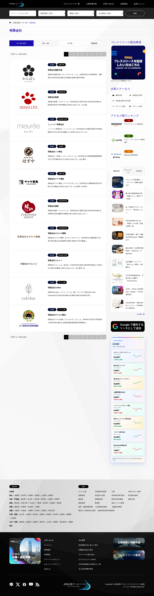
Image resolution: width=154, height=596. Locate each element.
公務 (113, 491)
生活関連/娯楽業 (101, 507)
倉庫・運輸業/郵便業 (85, 507)
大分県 (48, 522)
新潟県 (23, 499)
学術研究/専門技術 (118, 495)
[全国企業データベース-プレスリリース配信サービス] (16, 4)
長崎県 (35, 522)
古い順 (70, 43)
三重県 (37, 507)
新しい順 (46, 43)
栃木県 (45, 503)
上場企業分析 (91, 4)
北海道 (11, 491)
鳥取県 (48, 514)
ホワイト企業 (120, 106)
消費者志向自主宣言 (86, 550)
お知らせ (47, 569)
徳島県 (62, 514)
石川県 (36, 499)
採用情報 (47, 550)
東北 (11, 495)
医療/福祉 (81, 495)
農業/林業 (81, 503)
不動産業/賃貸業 (100, 491)
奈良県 (37, 510)
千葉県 (38, 503)
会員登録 (124, 4)
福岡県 (21, 522)
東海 (11, 507)
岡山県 (35, 514)
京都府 (23, 510)
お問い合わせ (108, 4)
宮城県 (30, 495)
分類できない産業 (134, 491)
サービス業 (82, 491)
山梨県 (50, 499)
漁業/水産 (131, 499)
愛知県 (17, 507)
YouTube (32, 585)
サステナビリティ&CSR (87, 559)
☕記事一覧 (140, 314)
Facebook (25, 585)
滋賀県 (44, 510)
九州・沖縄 (13, 522)
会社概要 (82, 540)
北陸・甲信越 (14, 499)
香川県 (55, 514)
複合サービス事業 (117, 503)
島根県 (42, 514)
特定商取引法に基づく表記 (88, 545)
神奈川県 (24, 503)
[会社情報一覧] (25, 551)
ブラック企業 (137, 106)
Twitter (19, 585)
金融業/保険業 (117, 507)
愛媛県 (69, 514)
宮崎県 (55, 522)
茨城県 (52, 503)
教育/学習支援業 (117, 499)
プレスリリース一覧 (71, 4)
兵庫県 (30, 510)
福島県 (50, 495)
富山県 (30, 499)
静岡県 (23, 507)
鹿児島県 (63, 522)
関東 (11, 503)
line (12, 585)
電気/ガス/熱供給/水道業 (86, 510)
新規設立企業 (137, 95)
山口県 (21, 514)
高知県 (13, 518)
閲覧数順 (94, 43)
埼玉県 (32, 503)
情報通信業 (99, 499)
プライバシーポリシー (52, 559)
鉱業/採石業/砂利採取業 (106, 510)
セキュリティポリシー (52, 564)
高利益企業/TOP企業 (123, 101)
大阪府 (17, 510)
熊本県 (42, 522)
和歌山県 (51, 510)
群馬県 (59, 503)
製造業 (97, 503)
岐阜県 (30, 507)
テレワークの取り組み (86, 554)
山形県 (44, 495)
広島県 (28, 514)
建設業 (80, 499)
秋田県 (37, 495)
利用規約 (47, 554)
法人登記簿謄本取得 (86, 569)
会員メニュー (139, 4)
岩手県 (23, 495)
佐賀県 (28, 522)
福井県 (43, 499)
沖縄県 (70, 522)
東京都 (17, 503)
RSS (38, 585)
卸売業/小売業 (100, 495)
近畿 (11, 510)
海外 (11, 526)
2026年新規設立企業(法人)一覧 (90, 564)
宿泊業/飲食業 (133, 495)
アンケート (48, 545)
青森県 (17, 495)
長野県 (57, 499)
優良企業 (119, 95)
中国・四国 (13, 514)
